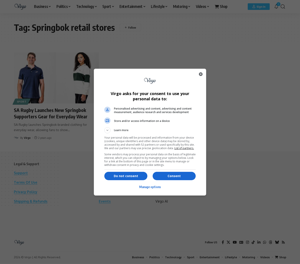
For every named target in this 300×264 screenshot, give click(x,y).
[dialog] (150, 132)
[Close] (200, 74)
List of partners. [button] (184, 148)
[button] (150, 130)
